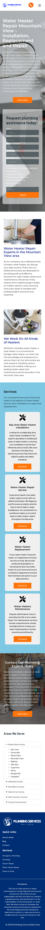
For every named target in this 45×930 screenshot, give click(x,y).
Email (9, 136)
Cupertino (15, 767)
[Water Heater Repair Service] (22, 480)
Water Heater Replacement (22, 548)
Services (7, 850)
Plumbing (13, 171)
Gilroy (13, 770)
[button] (39, 5)
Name (8, 129)
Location (10, 151)
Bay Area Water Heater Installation (22, 426)
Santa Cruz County (16, 792)
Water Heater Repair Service (22, 488)
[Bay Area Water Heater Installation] (22, 417)
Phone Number (13, 143)
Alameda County (15, 781)
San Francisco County (18, 797)
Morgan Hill (15, 773)
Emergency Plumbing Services (23, 168)
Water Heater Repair (18, 177)
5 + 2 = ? (10, 186)
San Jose (15, 749)
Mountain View (17, 758)
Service (10, 165)
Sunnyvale (15, 752)
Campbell (15, 776)
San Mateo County (16, 786)
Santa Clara (16, 755)
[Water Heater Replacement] (22, 539)
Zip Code (10, 158)
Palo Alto (14, 764)
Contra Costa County (17, 802)
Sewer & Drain (15, 174)
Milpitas (14, 761)
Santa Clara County (16, 744)
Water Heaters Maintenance (22, 608)
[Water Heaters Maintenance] (22, 599)
